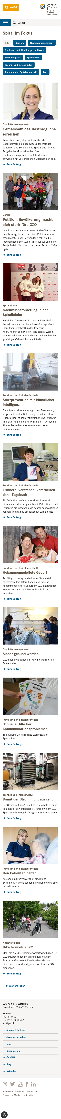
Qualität (10, 1057)
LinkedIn (33, 1084)
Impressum (8, 1091)
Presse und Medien (12, 1095)
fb (27, 1084)
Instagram (5, 1084)
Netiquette (28, 1095)
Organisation (13, 1050)
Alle (7, 42)
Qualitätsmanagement (41, 42)
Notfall (13, 7)
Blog (8, 1064)
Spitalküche (33, 57)
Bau (45, 72)
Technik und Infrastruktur (18, 64)
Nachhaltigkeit (13, 57)
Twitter (12, 1084)
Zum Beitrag (14, 164)
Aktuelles (11, 1071)
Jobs (8, 1043)
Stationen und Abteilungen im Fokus (24, 50)
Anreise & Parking (15, 1029)
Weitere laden (17, 986)
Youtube (20, 1084)
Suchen (14, 23)
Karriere (19, 42)
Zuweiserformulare (16, 1036)
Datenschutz (33, 1091)
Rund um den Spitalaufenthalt (21, 72)
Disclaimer (20, 1091)
